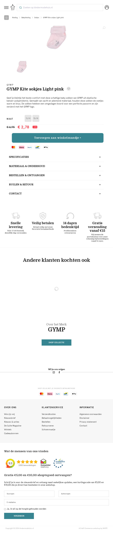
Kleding (15, 18)
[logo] (13, 7)
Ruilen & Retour (21, 184)
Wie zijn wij (9, 414)
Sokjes (36, 18)
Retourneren (48, 425)
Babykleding (25, 18)
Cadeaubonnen (11, 433)
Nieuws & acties (11, 422)
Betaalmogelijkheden (52, 418)
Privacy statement (88, 422)
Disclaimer (84, 418)
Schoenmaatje (48, 429)
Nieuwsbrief (9, 418)
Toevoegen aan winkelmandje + (57, 137)
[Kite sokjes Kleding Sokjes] (56, 37)
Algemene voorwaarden (91, 414)
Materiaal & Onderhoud (27, 166)
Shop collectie (56, 342)
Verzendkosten (49, 414)
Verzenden (19, 516)
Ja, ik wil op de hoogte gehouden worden (26, 509)
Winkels (7, 429)
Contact (15, 193)
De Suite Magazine (12, 425)
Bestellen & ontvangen (27, 175)
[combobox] (60, 7)
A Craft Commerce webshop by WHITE (93, 528)
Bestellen (46, 422)
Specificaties (19, 157)
